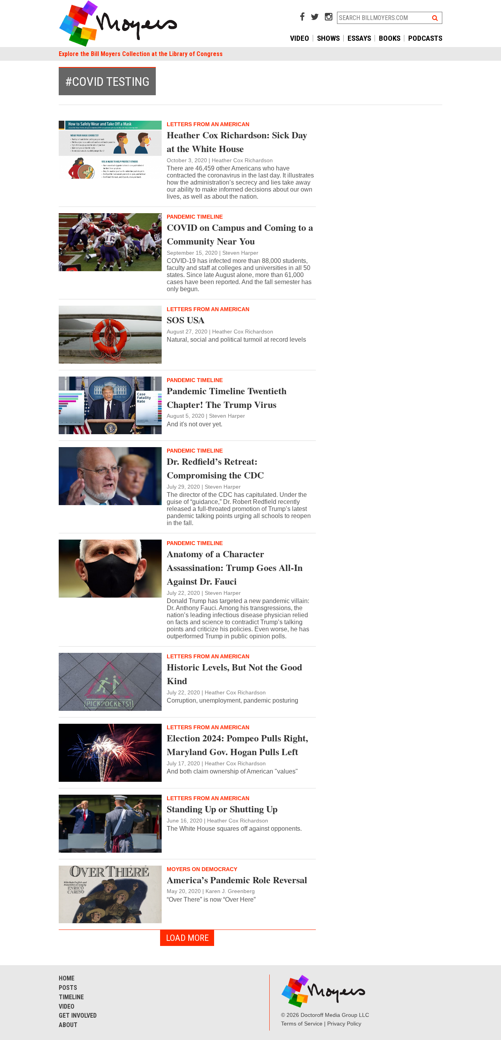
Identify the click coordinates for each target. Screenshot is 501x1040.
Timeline (71, 997)
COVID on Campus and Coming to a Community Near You (240, 234)
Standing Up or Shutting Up (222, 808)
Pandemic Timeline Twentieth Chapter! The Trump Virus (227, 397)
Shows (328, 38)
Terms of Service (302, 1023)
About (68, 1025)
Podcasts (425, 38)
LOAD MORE (187, 938)
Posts (68, 987)
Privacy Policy (344, 1023)
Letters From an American (208, 124)
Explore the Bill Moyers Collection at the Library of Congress (141, 54)
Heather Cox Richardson (242, 160)
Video (299, 38)
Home (66, 978)
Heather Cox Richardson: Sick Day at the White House (237, 141)
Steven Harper (240, 253)
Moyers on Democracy (202, 869)
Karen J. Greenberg (230, 891)
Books (389, 38)
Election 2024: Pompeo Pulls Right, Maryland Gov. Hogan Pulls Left (237, 744)
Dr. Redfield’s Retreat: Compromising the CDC (215, 468)
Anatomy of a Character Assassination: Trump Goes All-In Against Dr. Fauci (235, 567)
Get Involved (78, 1015)
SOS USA (186, 319)
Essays (359, 38)
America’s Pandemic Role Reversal (237, 879)
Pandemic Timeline (195, 217)
